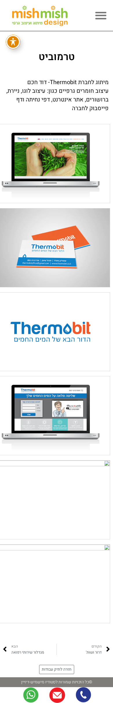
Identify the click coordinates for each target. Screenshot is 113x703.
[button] (101, 15)
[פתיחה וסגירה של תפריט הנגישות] (13, 42)
